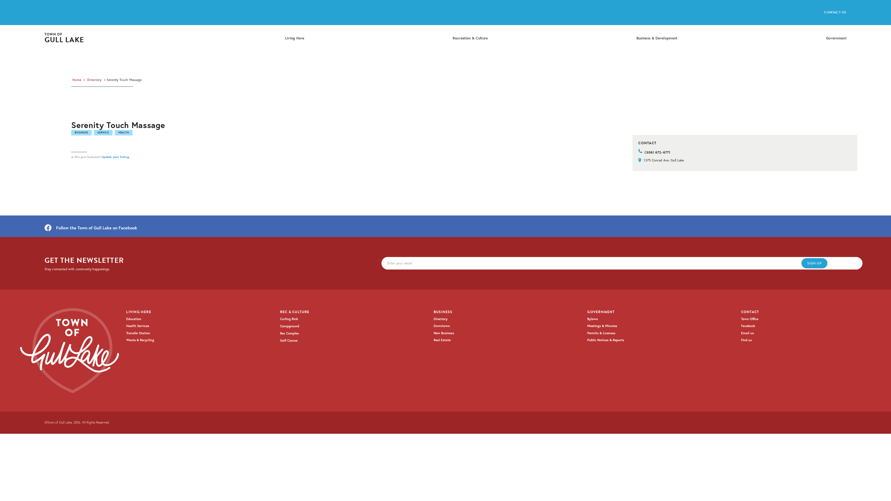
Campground (289, 326)
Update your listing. (115, 157)
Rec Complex (289, 333)
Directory (94, 80)
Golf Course (288, 340)
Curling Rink (289, 319)
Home (76, 80)
